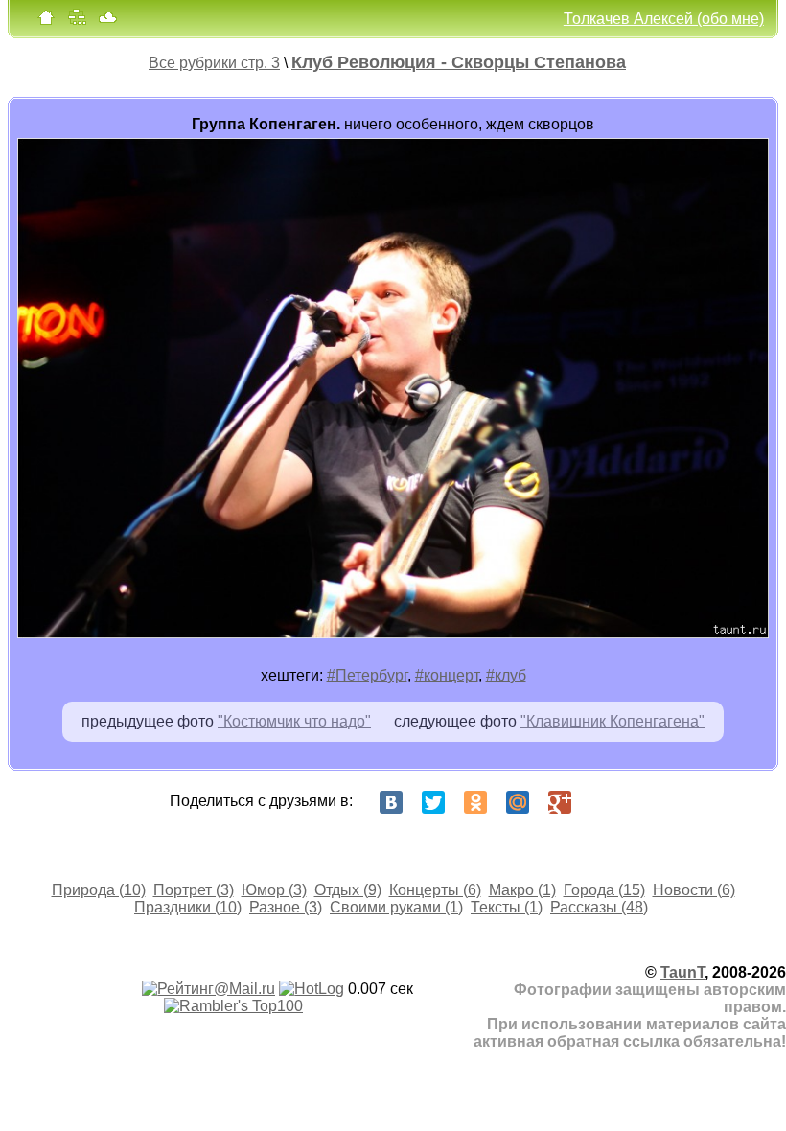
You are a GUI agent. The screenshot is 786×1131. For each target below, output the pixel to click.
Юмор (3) (274, 890)
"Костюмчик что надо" (294, 721)
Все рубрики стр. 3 (214, 63)
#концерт (446, 675)
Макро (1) (522, 890)
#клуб (506, 675)
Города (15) (604, 890)
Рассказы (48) (599, 907)
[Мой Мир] (517, 802)
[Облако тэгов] (107, 21)
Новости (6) (694, 890)
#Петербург (367, 675)
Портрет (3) (193, 890)
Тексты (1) (507, 907)
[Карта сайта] (76, 21)
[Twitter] (433, 802)
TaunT (682, 972)
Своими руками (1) (396, 907)
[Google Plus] (559, 802)
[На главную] (46, 21)
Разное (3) (285, 907)
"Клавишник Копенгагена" (612, 721)
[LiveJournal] (601, 802)
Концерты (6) (435, 890)
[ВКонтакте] (391, 802)
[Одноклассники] (475, 802)
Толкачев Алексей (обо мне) (664, 19)
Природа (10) (99, 890)
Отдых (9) (347, 890)
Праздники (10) (188, 907)
